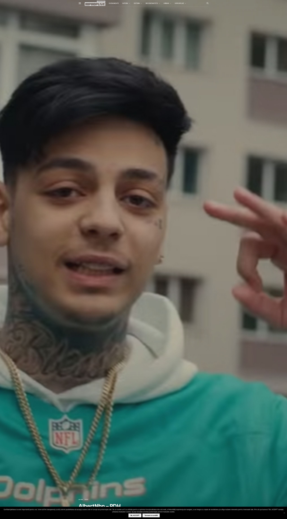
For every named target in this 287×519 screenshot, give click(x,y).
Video (86, 499)
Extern (137, 3)
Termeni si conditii (151, 515)
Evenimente (114, 3)
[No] (284, 513)
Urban (166, 3)
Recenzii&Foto (152, 3)
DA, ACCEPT (135, 515)
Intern (125, 3)
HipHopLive (179, 3)
